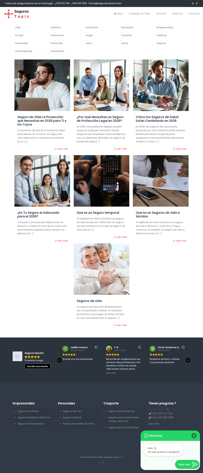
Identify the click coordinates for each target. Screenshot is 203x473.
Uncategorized (23, 51)
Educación (127, 27)
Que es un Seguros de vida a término (158, 214)
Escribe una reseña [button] (37, 366)
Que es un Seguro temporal (98, 212)
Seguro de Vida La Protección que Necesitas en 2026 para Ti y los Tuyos (42, 121)
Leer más (62, 148)
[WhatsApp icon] (193, 3)
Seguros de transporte (31, 423)
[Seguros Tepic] (17, 13)
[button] (188, 360)
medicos (162, 35)
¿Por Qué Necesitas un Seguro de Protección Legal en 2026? (100, 119)
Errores (19, 35)
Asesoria (56, 27)
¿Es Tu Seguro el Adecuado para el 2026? (38, 214)
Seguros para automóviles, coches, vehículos (124, 419)
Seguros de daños (28, 411)
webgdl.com (117, 457)
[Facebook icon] (196, 3)
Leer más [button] (110, 373)
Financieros (57, 35)
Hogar (89, 35)
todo (18, 27)
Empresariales (165, 27)
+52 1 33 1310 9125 (163, 417)
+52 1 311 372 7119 (162, 413)
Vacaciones (57, 51)
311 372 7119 (63, 3)
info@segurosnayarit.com (106, 3)
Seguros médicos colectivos (34, 417)
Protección (57, 43)
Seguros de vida (89, 301)
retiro (89, 43)
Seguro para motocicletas (123, 427)
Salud (124, 43)
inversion (126, 35)
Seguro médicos (72, 417)
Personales (21, 43)
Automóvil (92, 27)
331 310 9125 (80, 3)
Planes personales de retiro (79, 423)
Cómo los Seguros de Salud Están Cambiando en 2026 (157, 119)
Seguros (161, 43)
